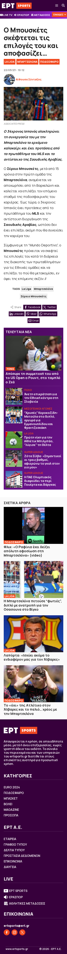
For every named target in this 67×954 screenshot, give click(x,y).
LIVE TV (7, 15)
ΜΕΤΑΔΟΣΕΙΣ (42, 15)
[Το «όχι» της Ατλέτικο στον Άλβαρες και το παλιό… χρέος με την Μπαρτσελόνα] (33, 683)
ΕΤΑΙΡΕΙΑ (10, 839)
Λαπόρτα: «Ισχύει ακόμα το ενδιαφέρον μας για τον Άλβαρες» (32, 657)
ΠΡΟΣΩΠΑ (11, 815)
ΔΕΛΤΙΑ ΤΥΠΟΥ (14, 850)
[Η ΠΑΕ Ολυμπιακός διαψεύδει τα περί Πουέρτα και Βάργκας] (14, 479)
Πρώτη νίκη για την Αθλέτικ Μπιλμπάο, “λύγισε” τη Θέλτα (38, 441)
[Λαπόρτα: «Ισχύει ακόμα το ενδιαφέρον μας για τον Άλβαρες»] (33, 633)
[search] (63, 5)
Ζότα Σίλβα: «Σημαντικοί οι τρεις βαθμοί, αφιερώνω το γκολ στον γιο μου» (42, 461)
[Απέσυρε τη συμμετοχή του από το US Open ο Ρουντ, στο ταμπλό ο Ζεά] (33, 353)
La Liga (10, 61)
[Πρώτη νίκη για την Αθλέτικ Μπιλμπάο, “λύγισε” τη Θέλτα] (14, 439)
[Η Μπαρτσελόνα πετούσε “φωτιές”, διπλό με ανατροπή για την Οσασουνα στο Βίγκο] (33, 579)
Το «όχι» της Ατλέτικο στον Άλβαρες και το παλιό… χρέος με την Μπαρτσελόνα (30, 709)
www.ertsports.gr (17, 949)
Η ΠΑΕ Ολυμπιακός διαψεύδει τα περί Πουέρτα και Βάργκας (40, 481)
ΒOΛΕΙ (8, 804)
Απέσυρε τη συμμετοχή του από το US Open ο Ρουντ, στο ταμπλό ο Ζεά (33, 377)
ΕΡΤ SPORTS (18, 891)
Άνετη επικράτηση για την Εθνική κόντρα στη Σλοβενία (41, 398)
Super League (33, 452)
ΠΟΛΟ (28, 390)
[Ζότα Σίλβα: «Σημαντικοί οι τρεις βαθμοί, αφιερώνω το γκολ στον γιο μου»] (14, 458)
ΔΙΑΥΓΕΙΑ (10, 867)
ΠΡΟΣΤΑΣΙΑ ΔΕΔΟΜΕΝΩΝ (22, 856)
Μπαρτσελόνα (43, 289)
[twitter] (22, 932)
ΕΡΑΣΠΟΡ (23, 15)
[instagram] (14, 932)
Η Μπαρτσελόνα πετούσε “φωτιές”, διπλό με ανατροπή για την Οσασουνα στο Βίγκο (33, 605)
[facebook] (7, 932)
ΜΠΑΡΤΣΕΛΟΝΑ (27, 61)
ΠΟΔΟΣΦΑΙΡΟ (49, 61)
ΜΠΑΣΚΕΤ (11, 798)
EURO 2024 (12, 787)
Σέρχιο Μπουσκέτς (34, 296)
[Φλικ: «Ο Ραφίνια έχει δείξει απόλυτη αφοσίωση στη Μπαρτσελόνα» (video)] (33, 525)
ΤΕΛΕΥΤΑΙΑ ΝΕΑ (19, 332)
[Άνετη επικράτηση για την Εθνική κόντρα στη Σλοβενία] (14, 396)
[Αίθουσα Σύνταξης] (9, 79)
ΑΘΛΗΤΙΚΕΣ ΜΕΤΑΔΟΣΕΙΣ (27, 903)
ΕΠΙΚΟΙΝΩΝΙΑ (13, 861)
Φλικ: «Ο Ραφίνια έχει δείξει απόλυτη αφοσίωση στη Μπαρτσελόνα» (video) (27, 551)
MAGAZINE (11, 810)
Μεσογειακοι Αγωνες (38, 408)
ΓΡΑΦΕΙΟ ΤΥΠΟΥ (15, 844)
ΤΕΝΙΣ (10, 369)
